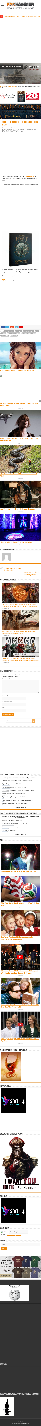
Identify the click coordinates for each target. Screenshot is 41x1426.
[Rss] (18, 1421)
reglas (28, 129)
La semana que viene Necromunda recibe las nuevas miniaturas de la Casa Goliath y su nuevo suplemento (19, 605)
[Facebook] (20, 1421)
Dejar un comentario (9, 131)
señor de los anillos (14, 333)
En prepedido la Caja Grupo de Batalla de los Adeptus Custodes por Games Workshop (19, 632)
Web (3, 707)
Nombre (5, 696)
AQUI (3, 280)
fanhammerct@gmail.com (14, 1235)
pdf (37, 331)
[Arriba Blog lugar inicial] (20, 73)
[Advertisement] (20, 40)
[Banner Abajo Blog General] (20, 1266)
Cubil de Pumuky (29, 176)
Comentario (6, 679)
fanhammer (6, 128)
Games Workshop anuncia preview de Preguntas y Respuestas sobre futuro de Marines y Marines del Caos (20, 659)
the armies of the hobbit (29, 333)
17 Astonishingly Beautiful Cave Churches (16, 542)
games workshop (22, 129)
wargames (15, 130)
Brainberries (20, 373)
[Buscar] (33, 721)
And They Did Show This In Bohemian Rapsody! (17, 509)
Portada (3, 86)
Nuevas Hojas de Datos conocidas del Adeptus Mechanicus (30, 574)
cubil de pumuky (11, 86)
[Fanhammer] (20, 5)
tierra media (9, 130)
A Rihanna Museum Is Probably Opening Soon (17, 370)
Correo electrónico (7, 701)
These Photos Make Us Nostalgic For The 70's (18, 871)
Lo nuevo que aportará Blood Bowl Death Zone (12, 568)
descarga (15, 129)
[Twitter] (22, 1421)
